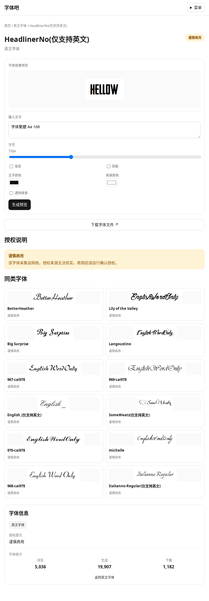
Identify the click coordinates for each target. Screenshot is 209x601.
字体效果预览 (18, 65)
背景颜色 (112, 175)
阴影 (115, 166)
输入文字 (14, 117)
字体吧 (11, 7)
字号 (12, 148)
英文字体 (20, 25)
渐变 (18, 166)
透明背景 (21, 193)
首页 (7, 25)
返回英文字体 (104, 577)
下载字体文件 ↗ (104, 224)
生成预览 (19, 204)
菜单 (198, 7)
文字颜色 (14, 175)
